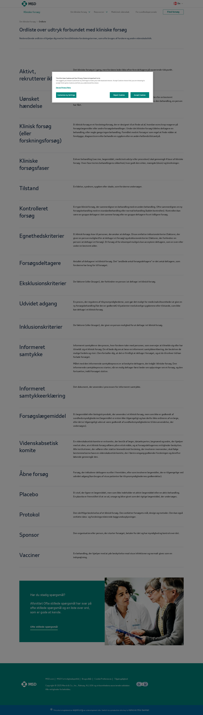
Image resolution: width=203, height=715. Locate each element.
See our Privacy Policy (63, 88)
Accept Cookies (140, 95)
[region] (102, 87)
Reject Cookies (119, 95)
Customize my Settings (66, 95)
